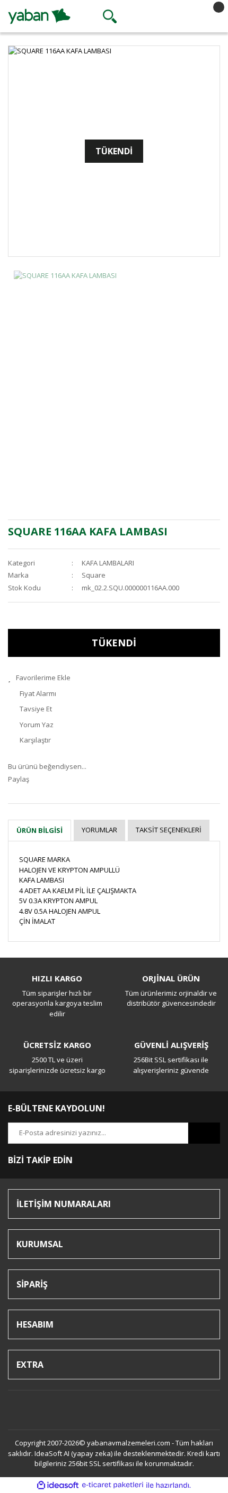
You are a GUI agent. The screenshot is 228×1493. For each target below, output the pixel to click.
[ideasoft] (58, 1485)
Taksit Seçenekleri (168, 829)
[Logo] (39, 15)
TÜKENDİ (114, 642)
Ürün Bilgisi (39, 830)
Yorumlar (99, 829)
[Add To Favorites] (114, 678)
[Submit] (204, 1133)
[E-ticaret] (113, 1485)
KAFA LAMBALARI (108, 563)
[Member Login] (159, 16)
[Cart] (209, 16)
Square (94, 575)
